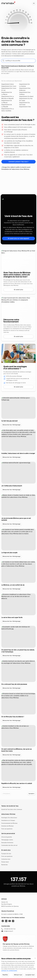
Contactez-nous (5, 859)
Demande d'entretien (7, 842)
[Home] (8, 2)
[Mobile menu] (34, 3)
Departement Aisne (7, 84)
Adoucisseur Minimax (8, 814)
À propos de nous (6, 853)
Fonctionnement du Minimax (9, 823)
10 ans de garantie (6, 837)
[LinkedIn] (6, 921)
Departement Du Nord (26, 96)
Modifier (5, 975)
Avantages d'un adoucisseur (9, 817)
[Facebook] (2, 921)
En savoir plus (18, 289)
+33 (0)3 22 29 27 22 (9, 929)
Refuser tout (18, 975)
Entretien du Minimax (7, 826)
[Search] (3, 61)
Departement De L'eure (8, 86)
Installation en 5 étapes (8, 820)
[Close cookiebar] (35, 958)
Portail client (5, 862)
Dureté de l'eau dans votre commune (11, 809)
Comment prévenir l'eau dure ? (18, 161)
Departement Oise (25, 106)
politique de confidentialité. (9, 970)
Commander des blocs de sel (9, 845)
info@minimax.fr (8, 931)
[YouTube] (9, 921)
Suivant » (32, 793)
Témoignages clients (7, 839)
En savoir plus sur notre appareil (18, 238)
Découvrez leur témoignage (11, 424)
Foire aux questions (6, 828)
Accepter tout (30, 975)
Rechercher (4, 864)
